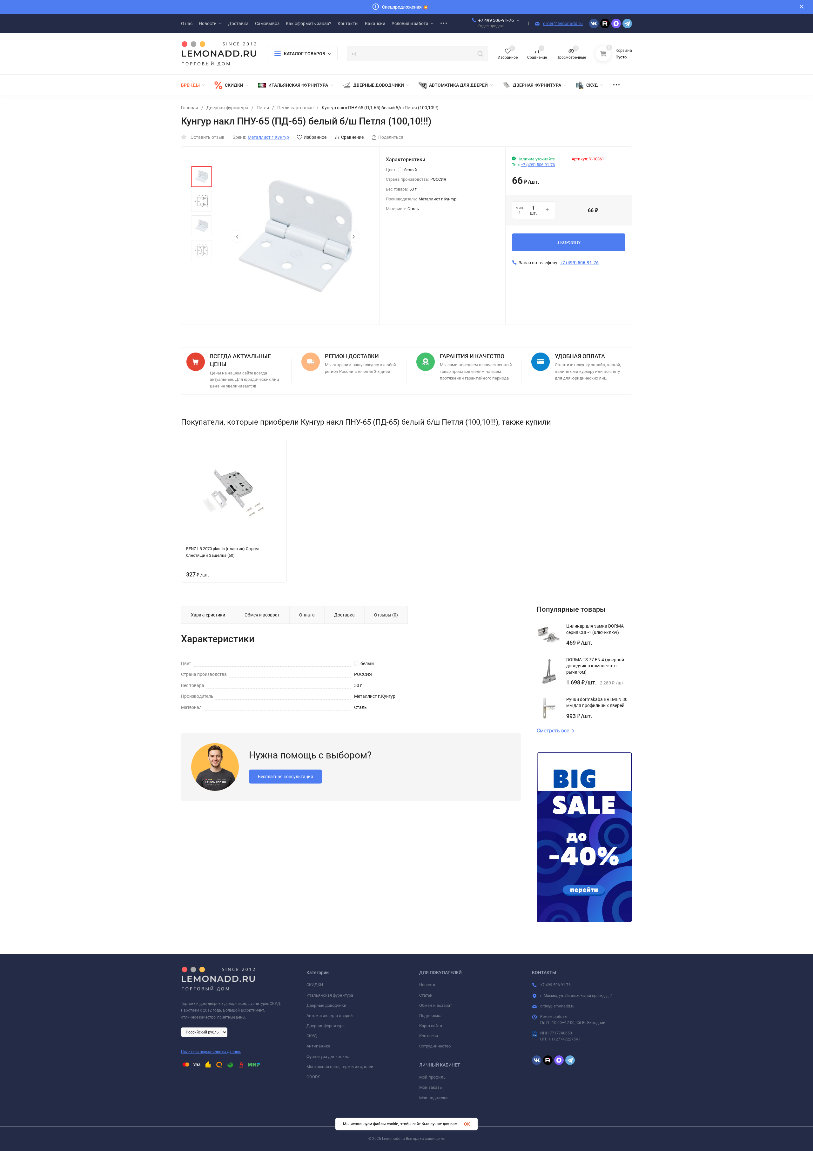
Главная (189, 107)
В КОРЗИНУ (568, 242)
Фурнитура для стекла (327, 1056)
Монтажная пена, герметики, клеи (339, 1066)
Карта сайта (430, 1025)
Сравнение (352, 137)
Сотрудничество (435, 1046)
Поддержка (430, 1015)
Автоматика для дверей (329, 1015)
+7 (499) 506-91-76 (538, 164)
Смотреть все (553, 730)
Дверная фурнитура (227, 107)
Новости (427, 984)
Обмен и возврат (435, 1005)
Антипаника (318, 1046)
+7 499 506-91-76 (496, 20)
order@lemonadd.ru (563, 23)
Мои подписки (433, 1097)
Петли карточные (295, 107)
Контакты (428, 1035)
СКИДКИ (314, 984)
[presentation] (237, 236)
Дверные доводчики (326, 1005)
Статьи (426, 995)
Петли (263, 107)
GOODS (313, 1076)
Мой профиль (432, 1077)
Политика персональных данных (211, 1051)
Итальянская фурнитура (329, 995)
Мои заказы (431, 1087)
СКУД (311, 1035)
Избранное (315, 137)
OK (467, 1124)
